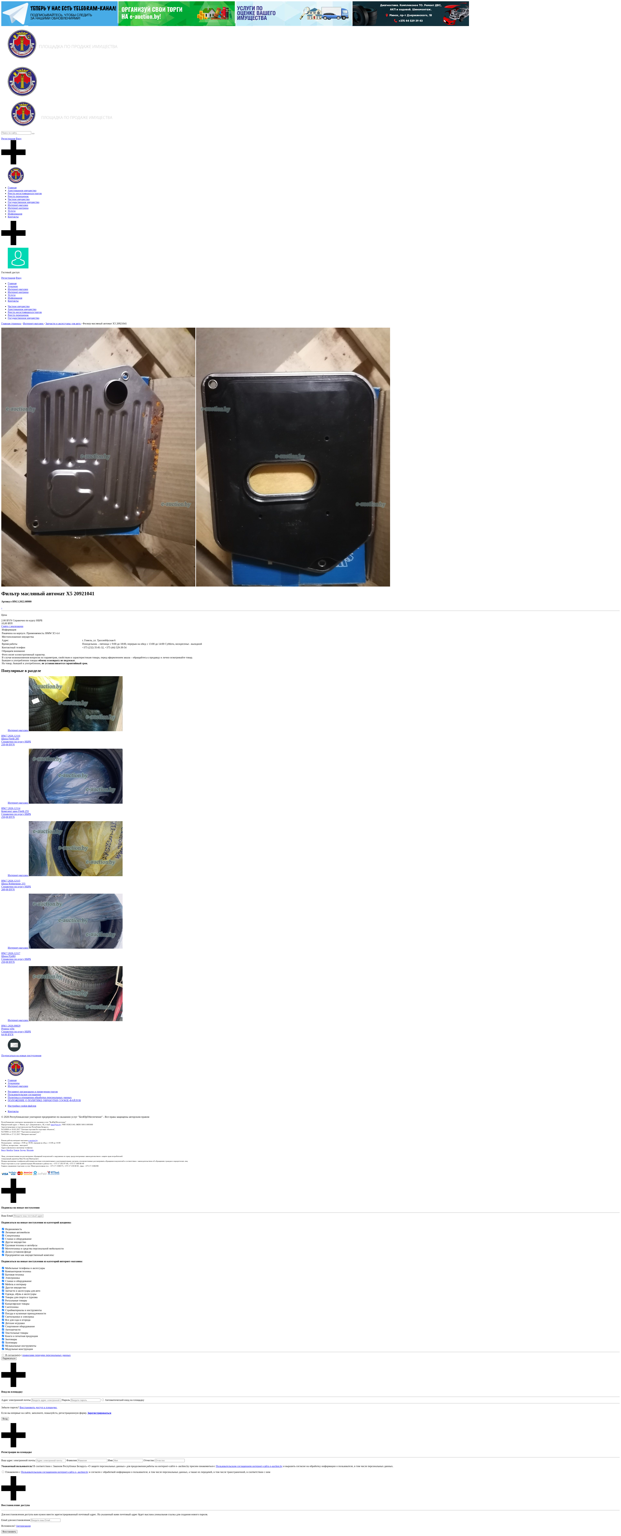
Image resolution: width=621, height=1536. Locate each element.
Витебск (9, 1150)
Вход (18, 138)
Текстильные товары (16, 1332)
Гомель (16, 1150)
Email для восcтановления (15, 1520)
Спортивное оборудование (20, 1326)
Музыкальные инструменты (20, 1345)
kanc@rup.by (56, 1125)
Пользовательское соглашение (24, 1094)
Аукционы (14, 1083)
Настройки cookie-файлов (22, 1105)
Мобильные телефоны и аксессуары (25, 1268)
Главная (12, 187)
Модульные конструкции (19, 1349)
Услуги (12, 211)
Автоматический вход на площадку (124, 1400)
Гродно (23, 1150)
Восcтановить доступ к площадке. (38, 1407)
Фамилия (71, 1460)
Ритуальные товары (16, 1300)
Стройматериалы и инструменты (23, 1310)
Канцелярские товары (17, 1303)
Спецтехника (12, 1235)
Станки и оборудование (18, 1238)
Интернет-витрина (18, 208)
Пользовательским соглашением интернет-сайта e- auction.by (54, 1472)
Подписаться (9, 1358)
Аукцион (13, 286)
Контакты (13, 216)
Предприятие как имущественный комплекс (29, 1255)
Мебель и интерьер (15, 1284)
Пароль (66, 1400)
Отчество (149, 1460)
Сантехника (11, 1307)
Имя (110, 1460)
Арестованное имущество (22, 190)
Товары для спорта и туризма (21, 1297)
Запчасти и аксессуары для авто (22, 1290)
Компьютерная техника (18, 1271)
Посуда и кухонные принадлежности (25, 1313)
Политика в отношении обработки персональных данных (40, 1097)
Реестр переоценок (18, 196)
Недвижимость (13, 1229)
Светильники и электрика (19, 1316)
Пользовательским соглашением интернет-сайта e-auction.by (249, 1466)
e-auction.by (33, 1140)
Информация (15, 213)
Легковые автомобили (17, 1232)
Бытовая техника (14, 1274)
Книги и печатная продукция (21, 1336)
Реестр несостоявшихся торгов (25, 193)
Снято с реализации (12, 626)
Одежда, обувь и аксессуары (20, 1294)
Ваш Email (7, 1215)
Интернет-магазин (18, 205)
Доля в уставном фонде (18, 1251)
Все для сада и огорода (17, 1320)
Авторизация (23, 1526)
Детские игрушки (15, 1323)
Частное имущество (19, 199)
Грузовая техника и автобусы (21, 1245)
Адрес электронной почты (16, 1400)
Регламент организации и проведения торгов (33, 1091)
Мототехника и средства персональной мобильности (34, 1248)
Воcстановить (9, 1531)
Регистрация (8, 138)
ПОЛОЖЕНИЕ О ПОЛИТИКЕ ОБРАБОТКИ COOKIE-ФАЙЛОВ (44, 1100)
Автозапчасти (13, 1329)
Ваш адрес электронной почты (18, 1460)
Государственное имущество (23, 202)
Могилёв (30, 1150)
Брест (3, 1150)
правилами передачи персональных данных (46, 1355)
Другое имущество (15, 1242)
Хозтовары (11, 1342)
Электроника (12, 1277)
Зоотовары (11, 1339)
